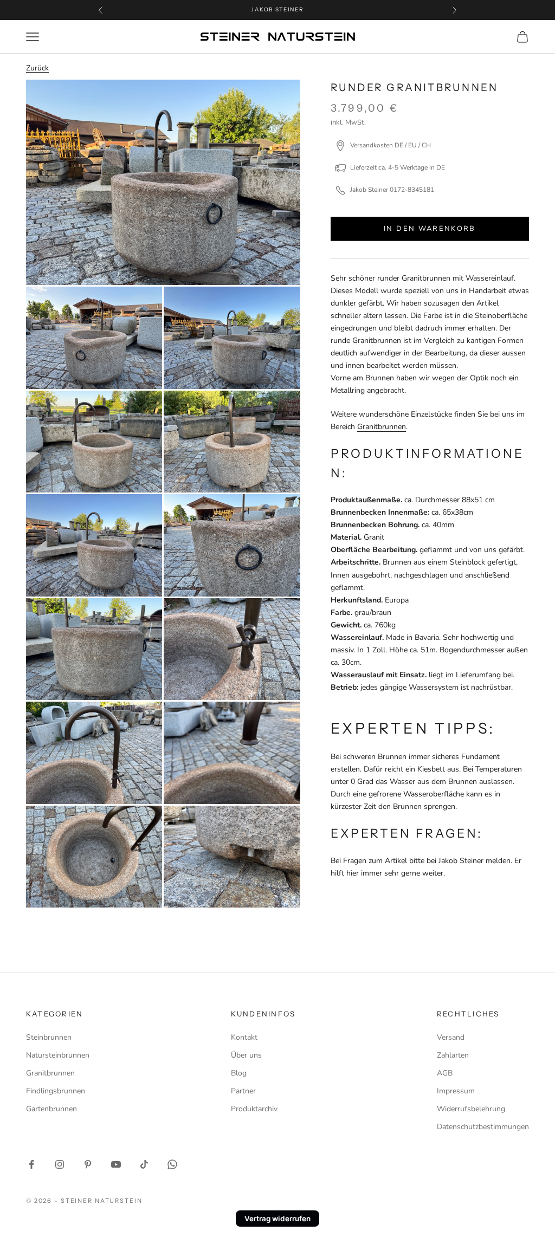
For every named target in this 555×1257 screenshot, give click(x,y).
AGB (445, 1073)
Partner (243, 1091)
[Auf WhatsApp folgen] (172, 1164)
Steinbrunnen (49, 1037)
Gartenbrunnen (51, 1109)
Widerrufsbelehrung (471, 1109)
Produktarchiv (254, 1109)
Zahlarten (453, 1055)
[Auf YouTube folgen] (116, 1164)
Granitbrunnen (381, 427)
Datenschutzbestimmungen (483, 1127)
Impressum (456, 1091)
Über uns (246, 1055)
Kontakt (244, 1037)
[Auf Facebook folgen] (31, 1164)
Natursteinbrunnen (57, 1055)
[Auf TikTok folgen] (144, 1164)
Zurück (37, 68)
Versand (450, 1037)
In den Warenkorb (429, 229)
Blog (239, 1073)
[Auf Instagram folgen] (59, 1164)
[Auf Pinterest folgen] (87, 1164)
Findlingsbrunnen (55, 1091)
